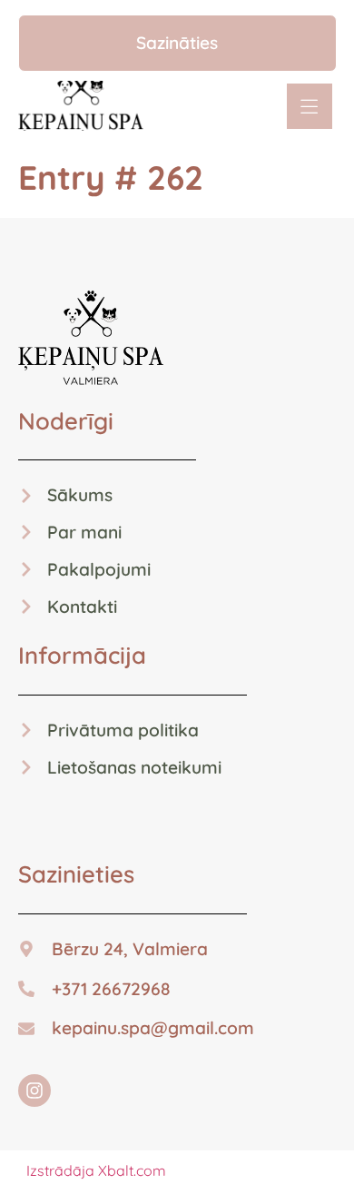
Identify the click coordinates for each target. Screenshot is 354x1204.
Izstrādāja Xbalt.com (96, 1170)
